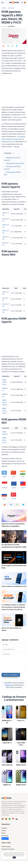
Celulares (4, 828)
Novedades (5, 835)
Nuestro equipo (6, 846)
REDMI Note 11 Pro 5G (4, 411)
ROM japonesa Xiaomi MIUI (15, 163)
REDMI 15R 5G (21, 765)
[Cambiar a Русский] (16, 819)
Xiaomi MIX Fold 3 (21, 744)
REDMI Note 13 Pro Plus (4, 402)
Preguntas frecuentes (8, 849)
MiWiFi (3, 833)
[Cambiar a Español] (6, 819)
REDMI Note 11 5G (7, 722)
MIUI (18, 461)
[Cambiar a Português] (9, 819)
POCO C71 (21, 720)
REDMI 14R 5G (21, 785)
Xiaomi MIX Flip (7, 765)
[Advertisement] (14, 90)
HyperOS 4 (5, 838)
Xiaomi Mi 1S (7, 743)
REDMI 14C (7, 785)
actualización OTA (7, 141)
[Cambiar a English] (2, 819)
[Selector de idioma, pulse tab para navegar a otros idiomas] (24, 2)
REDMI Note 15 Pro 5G (4, 382)
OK (14, 857)
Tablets (4, 830)
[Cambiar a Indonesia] (13, 819)
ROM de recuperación (14, 139)
